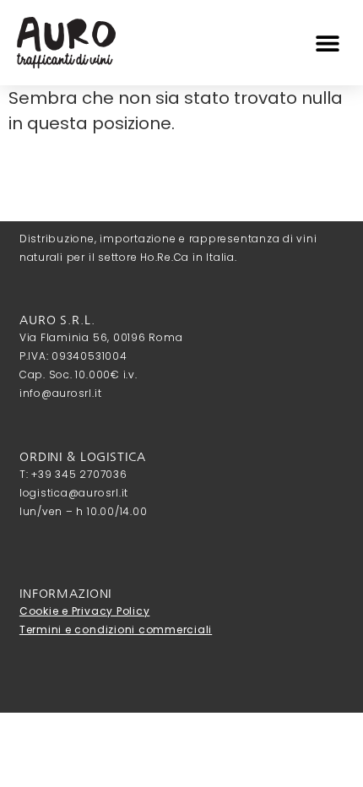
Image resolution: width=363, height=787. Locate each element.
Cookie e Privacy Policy (84, 611)
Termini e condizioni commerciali (115, 629)
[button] (327, 43)
